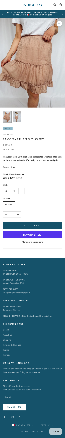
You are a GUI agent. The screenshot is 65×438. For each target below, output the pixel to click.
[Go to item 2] (17, 117)
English (45, 425)
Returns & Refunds (12, 344)
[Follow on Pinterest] (20, 416)
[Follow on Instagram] (12, 416)
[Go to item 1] (7, 117)
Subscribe (14, 407)
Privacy (6, 354)
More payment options (32, 242)
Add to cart (32, 225)
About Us (7, 334)
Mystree (8, 134)
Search (6, 329)
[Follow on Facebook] (4, 416)
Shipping (7, 339)
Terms (6, 349)
